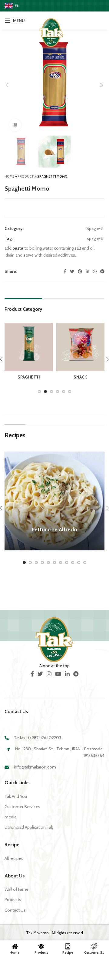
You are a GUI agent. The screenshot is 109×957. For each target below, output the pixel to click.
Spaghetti (95, 228)
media (10, 817)
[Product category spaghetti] (29, 353)
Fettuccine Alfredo (54, 529)
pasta (17, 248)
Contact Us (15, 910)
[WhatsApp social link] (94, 271)
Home (9, 176)
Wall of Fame (16, 889)
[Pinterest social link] (80, 271)
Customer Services (22, 806)
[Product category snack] (80, 353)
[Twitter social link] (72, 271)
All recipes (14, 858)
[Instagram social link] (49, 673)
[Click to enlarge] (15, 125)
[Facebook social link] (65, 271)
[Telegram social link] (102, 271)
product (26, 176)
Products (13, 899)
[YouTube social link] (58, 673)
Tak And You (16, 796)
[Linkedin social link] (87, 271)
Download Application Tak (29, 827)
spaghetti (95, 238)
